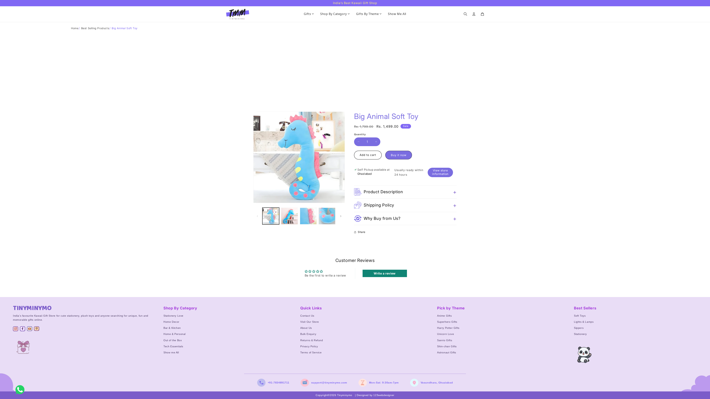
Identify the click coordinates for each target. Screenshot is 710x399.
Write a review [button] (384, 273)
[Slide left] (257, 216)
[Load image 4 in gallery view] (327, 216)
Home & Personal (174, 333)
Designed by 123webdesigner (375, 395)
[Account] (474, 14)
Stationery (580, 333)
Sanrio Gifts (444, 340)
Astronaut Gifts (446, 352)
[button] (405, 191)
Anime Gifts (444, 315)
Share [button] (361, 231)
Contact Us (307, 315)
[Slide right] (341, 216)
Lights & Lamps (584, 321)
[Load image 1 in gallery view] (270, 216)
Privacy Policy (309, 346)
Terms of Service (311, 352)
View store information (440, 172)
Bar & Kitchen (172, 327)
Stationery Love (173, 315)
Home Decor (171, 321)
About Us (306, 327)
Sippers (579, 327)
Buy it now (398, 155)
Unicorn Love (445, 333)
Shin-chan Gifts (447, 346)
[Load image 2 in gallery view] (289, 216)
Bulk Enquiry (308, 333)
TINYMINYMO (32, 308)
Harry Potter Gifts (448, 327)
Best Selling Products (95, 28)
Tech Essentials (173, 346)
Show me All (171, 352)
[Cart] (482, 14)
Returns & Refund (311, 340)
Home (74, 28)
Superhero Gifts (447, 321)
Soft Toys (580, 315)
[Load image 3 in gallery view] (308, 216)
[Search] (465, 14)
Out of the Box (172, 340)
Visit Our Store (309, 321)
